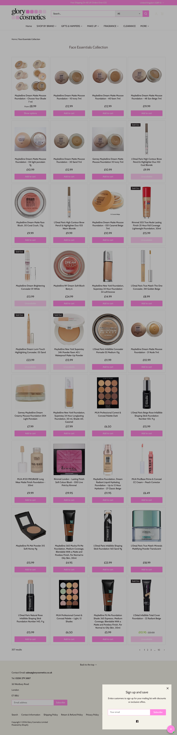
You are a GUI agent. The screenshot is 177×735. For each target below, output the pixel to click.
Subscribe (157, 712)
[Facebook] (137, 721)
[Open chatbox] (171, 729)
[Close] (168, 688)
